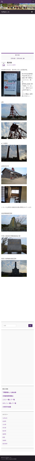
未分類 (4, 427)
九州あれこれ (5, 12)
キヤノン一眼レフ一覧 (9, 403)
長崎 (18, 55)
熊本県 (4, 431)
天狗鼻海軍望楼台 (8, 396)
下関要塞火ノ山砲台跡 (9, 392)
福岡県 (14, 65)
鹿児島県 (5, 443)
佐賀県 (4, 421)
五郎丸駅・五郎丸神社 (17, 58)
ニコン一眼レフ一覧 (9, 399)
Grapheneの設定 (12, 459)
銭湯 (4, 437)
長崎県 (4, 440)
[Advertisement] (17, 32)
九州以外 (5, 418)
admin (9, 65)
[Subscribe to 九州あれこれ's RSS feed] (2, 1)
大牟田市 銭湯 (7, 407)
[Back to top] (31, 457)
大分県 (4, 424)
